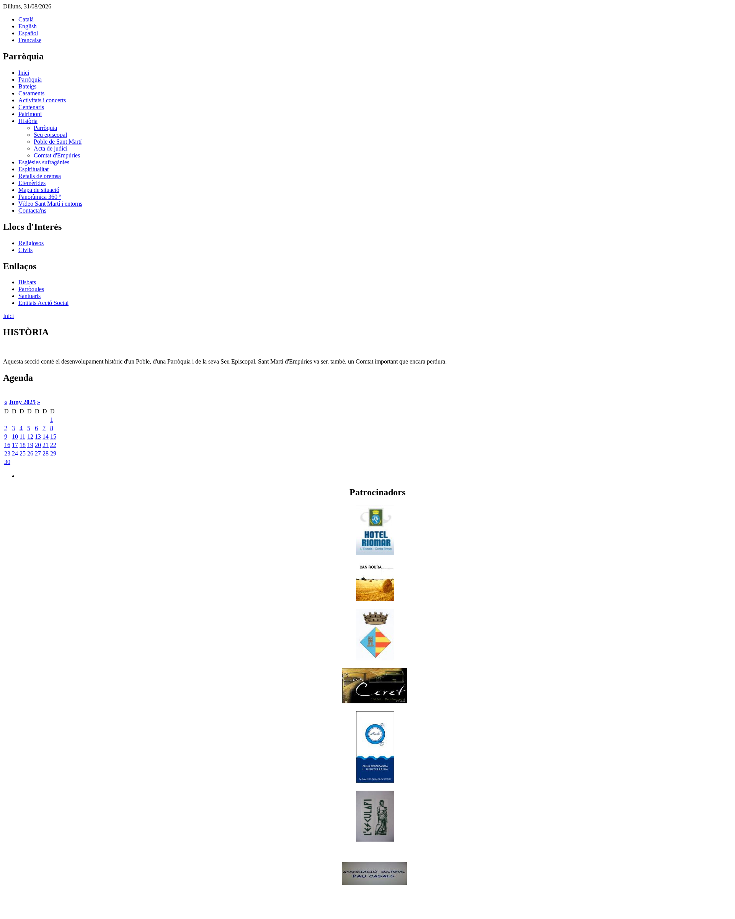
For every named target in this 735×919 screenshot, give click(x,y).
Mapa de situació (38, 190)
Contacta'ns (32, 210)
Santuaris (29, 296)
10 (15, 436)
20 (38, 445)
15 (53, 436)
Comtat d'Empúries (57, 155)
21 (45, 445)
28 (45, 453)
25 (23, 453)
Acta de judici (50, 148)
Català (26, 19)
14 (45, 436)
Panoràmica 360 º (39, 196)
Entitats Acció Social (43, 303)
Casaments (31, 93)
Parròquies (31, 289)
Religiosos (31, 243)
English (27, 26)
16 (7, 445)
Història (28, 121)
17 (15, 445)
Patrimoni (30, 114)
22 (53, 445)
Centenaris (31, 107)
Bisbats (27, 282)
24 (15, 453)
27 (38, 453)
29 (53, 453)
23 (7, 453)
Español (28, 33)
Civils (25, 250)
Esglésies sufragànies (43, 162)
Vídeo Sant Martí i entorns (50, 203)
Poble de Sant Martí (58, 141)
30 (7, 462)
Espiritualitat (33, 169)
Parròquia (30, 79)
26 (30, 453)
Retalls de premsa (39, 176)
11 (22, 436)
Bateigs (27, 86)
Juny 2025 (22, 402)
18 (23, 445)
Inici (23, 72)
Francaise (29, 40)
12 (30, 436)
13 (38, 436)
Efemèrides (32, 183)
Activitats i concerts (42, 100)
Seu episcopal (50, 134)
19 (30, 445)
